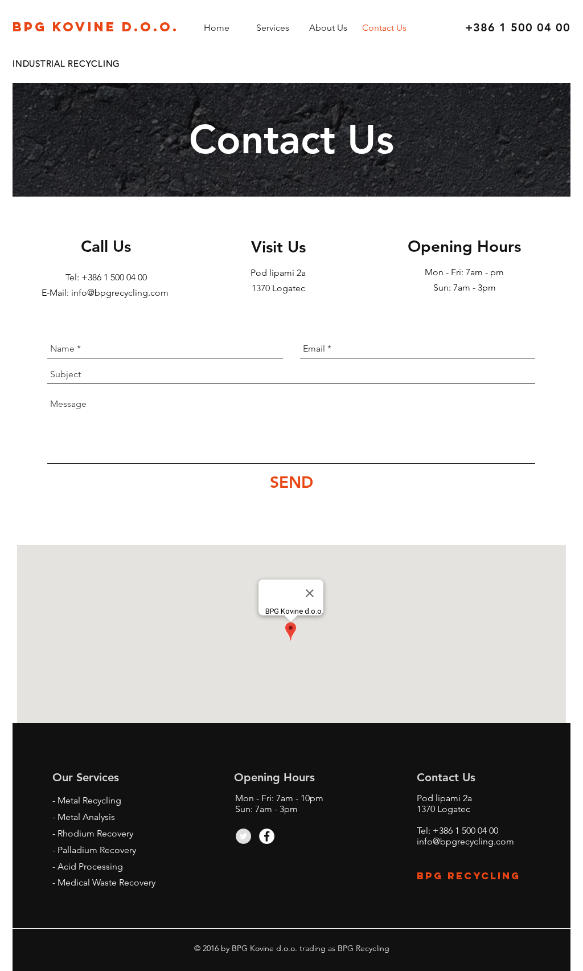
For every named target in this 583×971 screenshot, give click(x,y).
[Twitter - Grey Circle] (243, 836)
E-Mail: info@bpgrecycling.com (106, 292)
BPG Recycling (468, 876)
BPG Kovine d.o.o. (96, 27)
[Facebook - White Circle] (266, 836)
